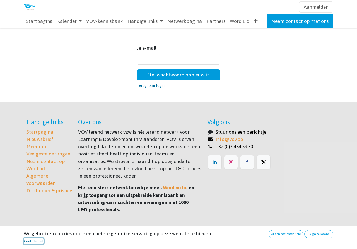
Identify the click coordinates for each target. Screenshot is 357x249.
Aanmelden (316, 7)
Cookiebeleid (33, 241)
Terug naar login (151, 85)
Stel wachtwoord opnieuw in (178, 75)
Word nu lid (175, 187)
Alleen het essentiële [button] (286, 234)
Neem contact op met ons (300, 21)
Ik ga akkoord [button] (319, 234)
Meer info (37, 146)
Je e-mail (146, 48)
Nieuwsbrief (39, 139)
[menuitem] (39, 21)
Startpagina (39, 132)
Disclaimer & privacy (49, 190)
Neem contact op (45, 161)
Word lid (35, 168)
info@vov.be (229, 139)
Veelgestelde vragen (48, 154)
